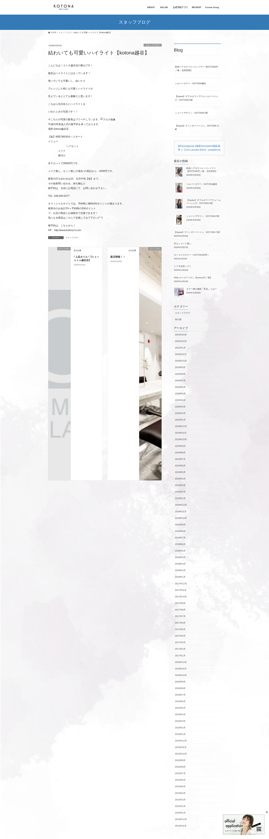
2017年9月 (180, 603)
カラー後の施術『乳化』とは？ (201, 289)
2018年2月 (180, 570)
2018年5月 (180, 550)
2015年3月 (180, 799)
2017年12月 (181, 583)
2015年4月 (180, 793)
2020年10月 (181, 361)
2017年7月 (180, 616)
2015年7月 (180, 773)
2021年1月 (180, 347)
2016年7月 (180, 695)
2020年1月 (180, 419)
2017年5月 (180, 629)
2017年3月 (180, 642)
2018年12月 (181, 505)
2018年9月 (180, 524)
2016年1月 (180, 734)
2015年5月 (180, 786)
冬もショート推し (182, 243)
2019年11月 (180, 433)
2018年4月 (180, 557)
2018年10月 (181, 518)
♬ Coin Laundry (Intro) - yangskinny (201, 149)
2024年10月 (181, 334)
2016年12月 (181, 662)
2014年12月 (181, 819)
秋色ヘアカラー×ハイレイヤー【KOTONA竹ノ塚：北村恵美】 (196, 68)
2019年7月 (180, 459)
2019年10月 (181, 439)
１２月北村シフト (182, 266)
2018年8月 (180, 531)
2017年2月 (180, 649)
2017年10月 (181, 596)
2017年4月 (180, 636)
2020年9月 (180, 367)
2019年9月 (180, 446)
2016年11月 (180, 668)
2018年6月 (180, 544)
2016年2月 (180, 727)
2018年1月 (180, 577)
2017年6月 (180, 623)
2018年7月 (180, 537)
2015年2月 (180, 806)
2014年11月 (180, 826)
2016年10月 (181, 675)
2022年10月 (181, 341)
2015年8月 (180, 767)
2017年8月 (180, 609)
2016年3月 (180, 721)
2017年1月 (180, 655)
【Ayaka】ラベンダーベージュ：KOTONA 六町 (197, 127)
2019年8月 (180, 452)
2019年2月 (180, 492)
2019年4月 (180, 478)
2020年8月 (180, 374)
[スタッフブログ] (59, 253)
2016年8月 (180, 688)
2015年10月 (181, 754)
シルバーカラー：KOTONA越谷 (190, 83)
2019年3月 (180, 485)
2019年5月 (180, 472)
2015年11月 (180, 747)
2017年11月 (180, 590)
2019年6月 (180, 465)
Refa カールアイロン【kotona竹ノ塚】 (193, 277)
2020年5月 (180, 393)
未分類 (178, 319)
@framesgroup (186, 146)
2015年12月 (181, 740)
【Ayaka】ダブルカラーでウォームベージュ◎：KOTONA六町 (196, 98)
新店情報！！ (117, 256)
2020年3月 (180, 406)
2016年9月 (180, 681)
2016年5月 (180, 708)
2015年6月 (180, 780)
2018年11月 (180, 511)
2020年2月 (180, 413)
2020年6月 (180, 387)
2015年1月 (180, 812)
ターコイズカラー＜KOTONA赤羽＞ (191, 255)
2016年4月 (180, 714)
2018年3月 (180, 564)
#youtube (206, 146)
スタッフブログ (153, 45)
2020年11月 (180, 354)
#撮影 (198, 146)
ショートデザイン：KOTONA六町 (191, 113)
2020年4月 (180, 400)
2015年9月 (180, 760)
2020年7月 (180, 380)
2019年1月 (180, 498)
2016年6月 (180, 701)
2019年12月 (181, 426)
